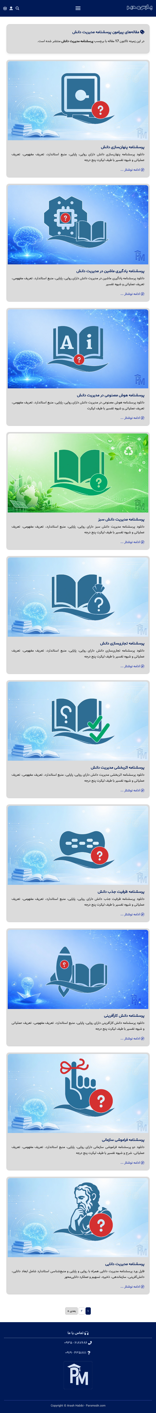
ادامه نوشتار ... (130, 169)
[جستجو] (17, 8)
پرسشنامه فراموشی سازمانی (123, 1140)
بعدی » (71, 1311)
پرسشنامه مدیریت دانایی (124, 1264)
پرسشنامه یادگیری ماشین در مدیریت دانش (110, 271)
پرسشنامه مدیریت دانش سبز (121, 519)
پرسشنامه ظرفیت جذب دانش (121, 891)
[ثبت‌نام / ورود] (11, 8)
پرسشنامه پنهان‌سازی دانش (122, 147)
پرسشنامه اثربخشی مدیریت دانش (117, 767)
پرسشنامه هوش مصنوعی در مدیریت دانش (110, 395)
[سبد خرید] (5, 8)
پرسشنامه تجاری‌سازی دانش (122, 643)
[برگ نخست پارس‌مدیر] (140, 10)
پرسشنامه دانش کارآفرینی (124, 1015)
